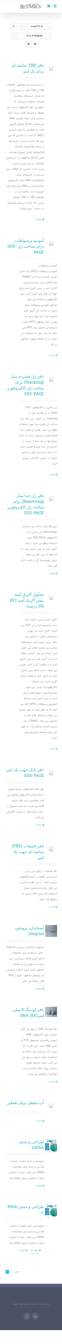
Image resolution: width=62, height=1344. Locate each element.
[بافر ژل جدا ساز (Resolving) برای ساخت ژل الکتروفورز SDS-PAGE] (51, 499)
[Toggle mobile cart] (48, 6)
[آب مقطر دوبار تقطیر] (51, 1106)
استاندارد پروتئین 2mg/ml (29, 930)
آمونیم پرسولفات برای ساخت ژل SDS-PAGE (25, 246)
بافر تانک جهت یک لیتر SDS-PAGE (25, 772)
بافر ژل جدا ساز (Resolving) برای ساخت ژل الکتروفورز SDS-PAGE (25, 504)
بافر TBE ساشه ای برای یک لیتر (27, 68)
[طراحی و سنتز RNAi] (51, 1211)
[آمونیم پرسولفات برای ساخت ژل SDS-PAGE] (51, 243)
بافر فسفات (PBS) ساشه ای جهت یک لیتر (28, 851)
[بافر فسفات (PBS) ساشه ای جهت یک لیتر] (51, 849)
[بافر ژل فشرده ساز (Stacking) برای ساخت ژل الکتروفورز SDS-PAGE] (51, 379)
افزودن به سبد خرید (34, 1252)
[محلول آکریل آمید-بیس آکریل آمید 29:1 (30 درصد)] (51, 597)
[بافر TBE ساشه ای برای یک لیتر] (51, 68)
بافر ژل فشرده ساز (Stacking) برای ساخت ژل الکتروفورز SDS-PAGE (25, 384)
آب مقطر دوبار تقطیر (25, 1102)
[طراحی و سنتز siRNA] (51, 1146)
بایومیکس (44, 1304)
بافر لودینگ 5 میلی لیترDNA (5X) (28, 1012)
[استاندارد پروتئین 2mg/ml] (51, 931)
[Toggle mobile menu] (55, 6)
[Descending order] (13, 26)
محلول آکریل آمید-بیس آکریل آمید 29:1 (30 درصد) (27, 600)
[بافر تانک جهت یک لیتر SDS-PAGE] (51, 773)
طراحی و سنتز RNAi (25, 1206)
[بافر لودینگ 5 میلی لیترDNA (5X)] (51, 1012)
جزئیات (39, 219)
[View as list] (35, 44)
